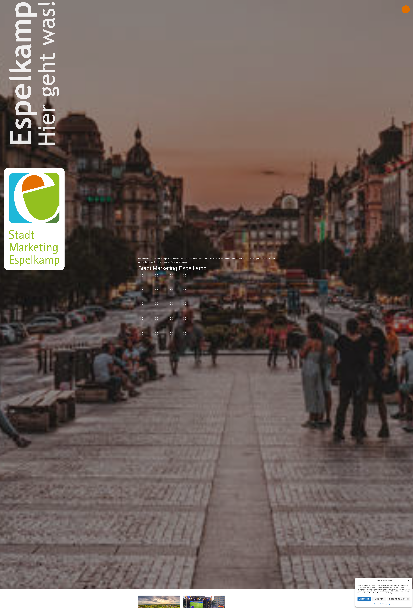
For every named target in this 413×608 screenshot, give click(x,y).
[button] (409, 581)
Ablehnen (379, 599)
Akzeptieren (364, 599)
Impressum (391, 604)
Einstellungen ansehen (398, 599)
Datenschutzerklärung (380, 604)
